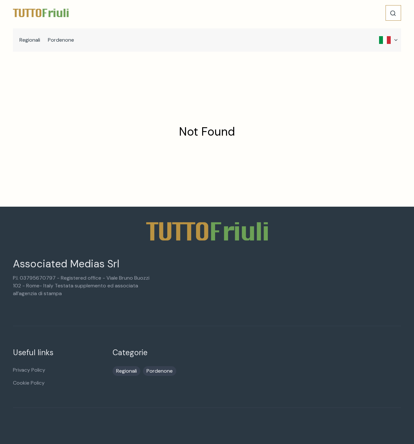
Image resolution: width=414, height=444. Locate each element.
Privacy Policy (29, 370)
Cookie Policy (29, 382)
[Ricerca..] (393, 13)
